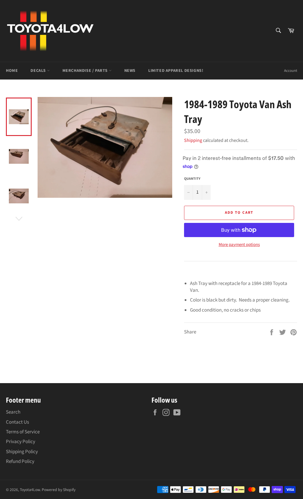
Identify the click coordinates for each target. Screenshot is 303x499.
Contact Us (17, 422)
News (130, 71)
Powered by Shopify (58, 489)
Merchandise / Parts (85, 71)
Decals (38, 71)
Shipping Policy (22, 451)
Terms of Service (23, 431)
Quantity (192, 178)
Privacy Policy (20, 441)
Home (12, 71)
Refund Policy (20, 461)
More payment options (239, 245)
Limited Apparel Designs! (175, 71)
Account (290, 70)
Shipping (193, 140)
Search (13, 412)
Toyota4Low (30, 489)
